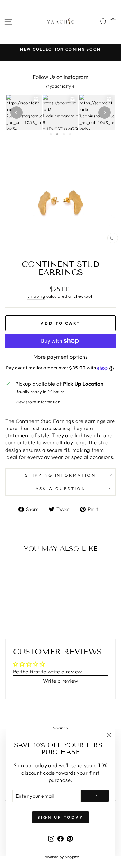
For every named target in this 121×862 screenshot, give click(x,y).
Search (60, 728)
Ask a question (60, 488)
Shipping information (60, 475)
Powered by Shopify (60, 856)
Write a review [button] (60, 680)
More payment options (60, 356)
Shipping (36, 296)
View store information (37, 401)
